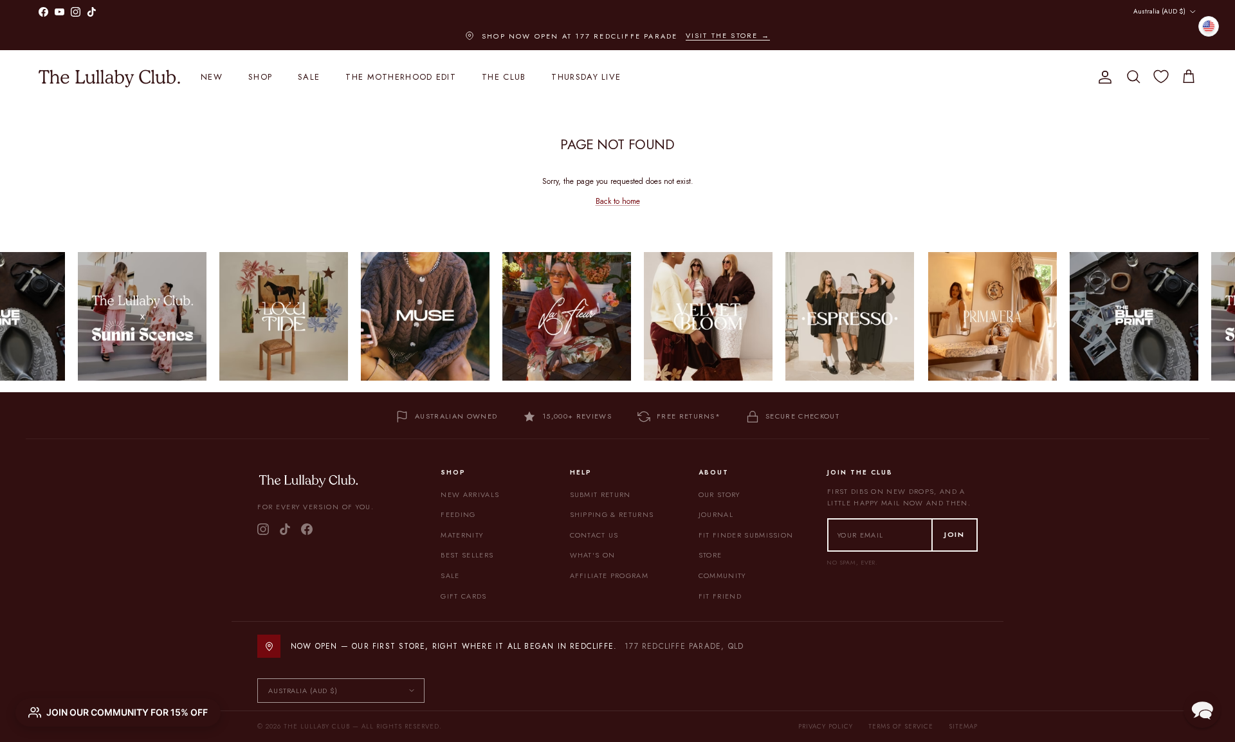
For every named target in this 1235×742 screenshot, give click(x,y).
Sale (309, 77)
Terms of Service (900, 726)
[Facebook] (307, 529)
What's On (593, 555)
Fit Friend (720, 596)
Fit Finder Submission (746, 535)
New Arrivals (470, 494)
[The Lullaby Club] (109, 77)
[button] (1202, 709)
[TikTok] (285, 529)
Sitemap (963, 726)
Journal (716, 514)
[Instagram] (263, 529)
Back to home (618, 201)
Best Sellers (467, 555)
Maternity (462, 535)
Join (954, 534)
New (212, 77)
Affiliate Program (609, 575)
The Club (504, 77)
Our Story (719, 494)
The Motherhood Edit (400, 77)
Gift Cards (463, 596)
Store (710, 555)
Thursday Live (586, 77)
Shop (260, 77)
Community (722, 575)
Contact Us (594, 535)
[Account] (1102, 77)
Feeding (458, 514)
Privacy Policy (825, 726)
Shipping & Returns (612, 514)
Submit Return (600, 494)
